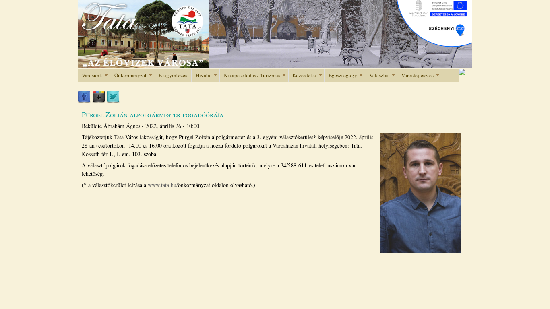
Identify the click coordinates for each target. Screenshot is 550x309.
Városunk (90, 75)
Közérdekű (302, 75)
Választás (377, 75)
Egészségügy (341, 75)
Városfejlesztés (415, 75)
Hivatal (202, 75)
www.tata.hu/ (163, 185)
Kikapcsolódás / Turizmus (250, 75)
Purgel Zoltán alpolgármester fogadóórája (152, 114)
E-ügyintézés (173, 75)
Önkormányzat (128, 75)
